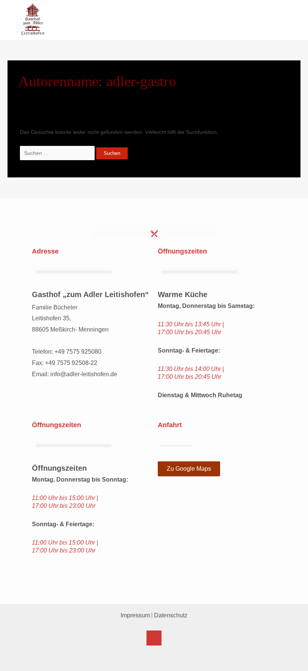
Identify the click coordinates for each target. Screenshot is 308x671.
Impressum (135, 615)
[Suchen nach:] (58, 153)
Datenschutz (170, 615)
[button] (288, 28)
